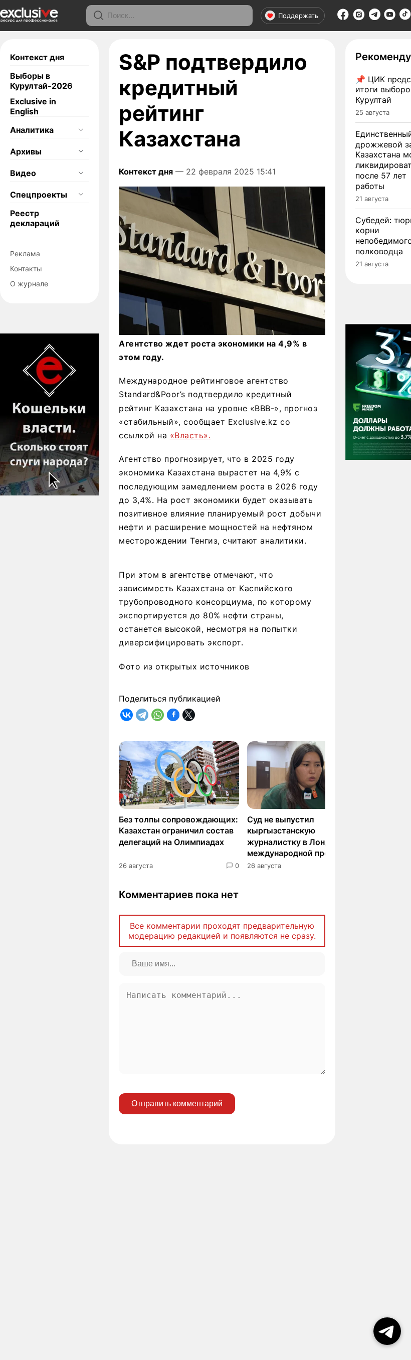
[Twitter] (188, 715)
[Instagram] (359, 18)
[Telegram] (374, 17)
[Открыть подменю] (81, 130)
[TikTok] (405, 17)
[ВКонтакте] (126, 715)
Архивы (26, 151)
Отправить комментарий (177, 1103)
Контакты (26, 268)
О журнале (29, 283)
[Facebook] (343, 18)
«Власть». (190, 435)
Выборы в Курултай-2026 (41, 81)
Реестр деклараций (35, 218)
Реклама (25, 253)
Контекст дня (37, 57)
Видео (23, 173)
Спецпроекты (38, 195)
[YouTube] (389, 18)
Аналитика (32, 130)
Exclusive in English (33, 106)
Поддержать (298, 16)
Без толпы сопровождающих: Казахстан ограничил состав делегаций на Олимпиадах (178, 830)
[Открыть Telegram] (387, 1331)
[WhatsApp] (157, 715)
